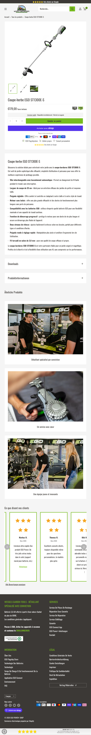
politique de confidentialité (59, 671)
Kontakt (52, 635)
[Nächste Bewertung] (84, 547)
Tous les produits (17, 17)
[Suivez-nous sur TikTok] (18, 705)
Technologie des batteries (13, 663)
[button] (84, 9)
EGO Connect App (55, 627)
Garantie (52, 623)
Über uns (7, 655)
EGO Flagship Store (11, 659)
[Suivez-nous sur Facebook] (6, 705)
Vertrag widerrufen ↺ (68, 685)
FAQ (5, 685)
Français (8, 696)
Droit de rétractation (57, 675)
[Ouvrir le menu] (5, 9)
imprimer (52, 667)
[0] (84, 9)
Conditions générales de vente (60, 655)
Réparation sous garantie (58, 611)
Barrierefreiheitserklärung (59, 659)
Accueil (6, 17)
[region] (45, 402)
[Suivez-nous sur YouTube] (14, 705)
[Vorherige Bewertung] (7, 547)
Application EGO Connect (13, 677)
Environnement (9, 681)
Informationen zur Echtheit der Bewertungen (68, 732)
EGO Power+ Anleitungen (58, 631)
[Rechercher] (72, 8)
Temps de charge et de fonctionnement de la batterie (21, 672)
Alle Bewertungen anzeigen (15, 584)
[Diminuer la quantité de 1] (10, 121)
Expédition (53, 678)
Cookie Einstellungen (57, 663)
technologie (8, 667)
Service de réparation (57, 615)
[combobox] (53, 8)
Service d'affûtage (55, 619)
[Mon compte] (80, 9)
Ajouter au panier (54, 121)
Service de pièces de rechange (60, 607)
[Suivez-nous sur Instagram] (10, 705)
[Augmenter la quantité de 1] (22, 121)
